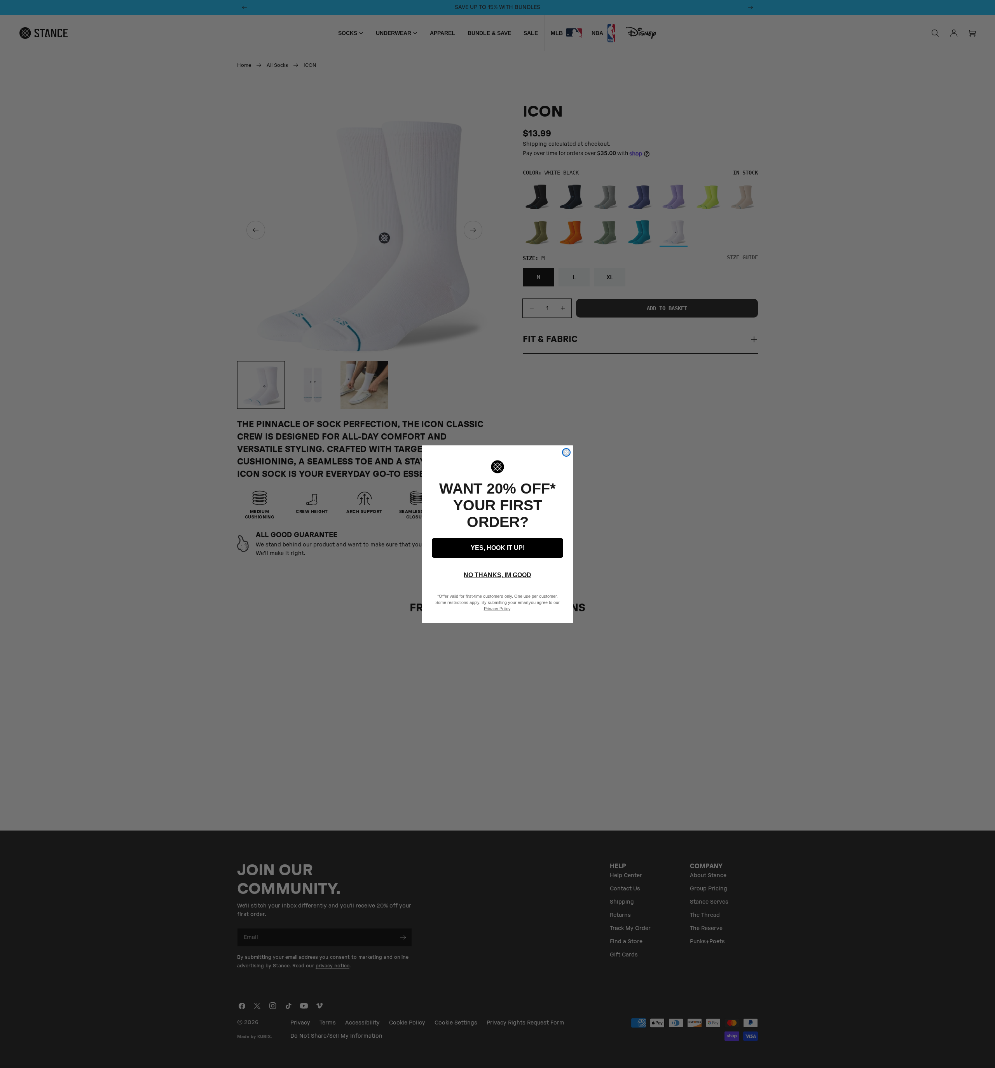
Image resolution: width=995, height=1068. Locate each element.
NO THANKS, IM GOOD (497, 575)
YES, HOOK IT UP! (498, 547)
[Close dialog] (566, 452)
